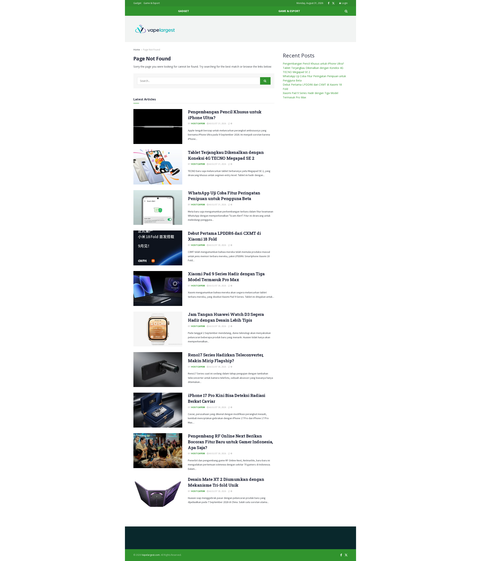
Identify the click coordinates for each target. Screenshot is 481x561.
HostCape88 (198, 123)
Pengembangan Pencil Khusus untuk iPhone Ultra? (313, 63)
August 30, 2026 (217, 245)
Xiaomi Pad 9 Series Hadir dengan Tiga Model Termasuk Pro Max (226, 276)
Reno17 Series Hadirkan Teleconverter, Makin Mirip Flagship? (225, 357)
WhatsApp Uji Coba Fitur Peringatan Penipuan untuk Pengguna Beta (224, 195)
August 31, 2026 (217, 123)
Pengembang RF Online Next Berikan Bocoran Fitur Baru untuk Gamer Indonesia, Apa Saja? (230, 441)
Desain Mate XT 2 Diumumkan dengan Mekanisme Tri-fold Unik (226, 482)
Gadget (137, 3)
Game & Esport (152, 3)
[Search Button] (265, 81)
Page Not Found (151, 49)
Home (136, 49)
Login (344, 3)
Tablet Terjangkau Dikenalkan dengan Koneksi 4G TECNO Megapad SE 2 (226, 155)
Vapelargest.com (151, 554)
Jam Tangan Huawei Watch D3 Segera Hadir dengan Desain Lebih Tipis (226, 317)
